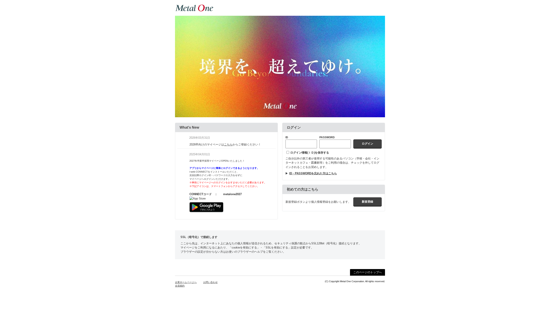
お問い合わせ (210, 282)
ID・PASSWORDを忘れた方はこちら (313, 173)
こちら (228, 144)
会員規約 (180, 285)
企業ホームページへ (186, 282)
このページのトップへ (367, 272)
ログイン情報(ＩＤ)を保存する (309, 152)
